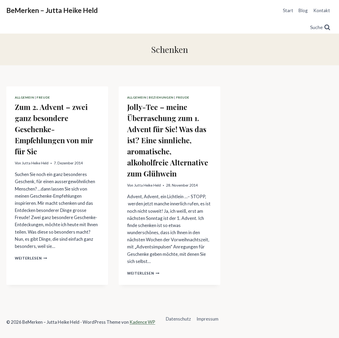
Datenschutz (178, 319)
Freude (43, 97)
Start (288, 10)
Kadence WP (142, 322)
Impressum (207, 319)
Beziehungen (161, 97)
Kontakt (321, 10)
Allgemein (24, 97)
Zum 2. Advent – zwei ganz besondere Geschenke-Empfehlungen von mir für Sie (54, 129)
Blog (303, 10)
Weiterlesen (31, 258)
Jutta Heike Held (35, 163)
